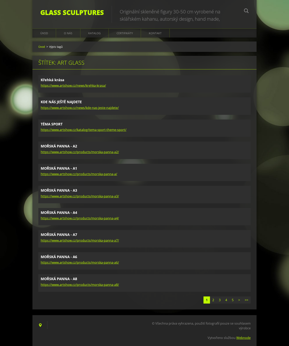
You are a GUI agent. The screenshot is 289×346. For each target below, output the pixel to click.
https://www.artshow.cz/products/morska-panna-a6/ (80, 262)
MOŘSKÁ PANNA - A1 (59, 168)
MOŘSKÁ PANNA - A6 (59, 256)
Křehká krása (52, 79)
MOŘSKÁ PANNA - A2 (59, 146)
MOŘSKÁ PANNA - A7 (59, 234)
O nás (68, 33)
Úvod (44, 33)
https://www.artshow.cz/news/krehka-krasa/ (73, 85)
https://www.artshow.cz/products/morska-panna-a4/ (80, 218)
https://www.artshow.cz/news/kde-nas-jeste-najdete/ (80, 108)
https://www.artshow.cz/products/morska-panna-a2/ (80, 152)
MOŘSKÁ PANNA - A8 (59, 278)
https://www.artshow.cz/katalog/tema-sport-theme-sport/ (83, 130)
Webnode (243, 338)
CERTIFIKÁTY (125, 33)
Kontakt (155, 33)
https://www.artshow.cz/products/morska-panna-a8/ (80, 285)
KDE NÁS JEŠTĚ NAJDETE (61, 101)
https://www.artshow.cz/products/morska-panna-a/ (79, 174)
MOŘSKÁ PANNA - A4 (59, 212)
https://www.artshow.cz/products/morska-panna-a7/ (80, 240)
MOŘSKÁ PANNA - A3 (59, 190)
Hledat (246, 11)
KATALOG (94, 33)
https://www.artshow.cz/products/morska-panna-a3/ (80, 196)
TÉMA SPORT (52, 124)
